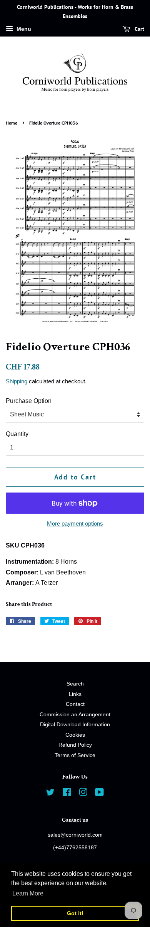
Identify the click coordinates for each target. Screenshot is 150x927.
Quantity (17, 434)
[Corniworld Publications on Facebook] (66, 794)
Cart (138, 28)
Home (11, 123)
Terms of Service (75, 755)
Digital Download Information (75, 724)
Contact (75, 704)
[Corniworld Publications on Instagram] (83, 794)
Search (75, 684)
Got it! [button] (75, 913)
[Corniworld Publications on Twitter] (50, 794)
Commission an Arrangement (75, 714)
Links (75, 694)
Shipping (16, 381)
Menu (23, 29)
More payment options (75, 523)
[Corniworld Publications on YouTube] (99, 794)
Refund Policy (75, 745)
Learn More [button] (27, 893)
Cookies (75, 735)
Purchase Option (29, 401)
